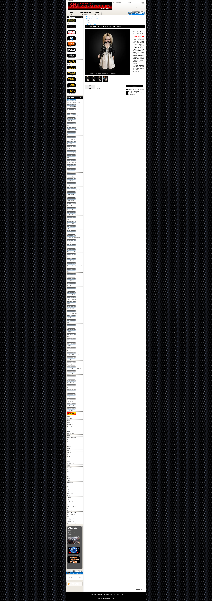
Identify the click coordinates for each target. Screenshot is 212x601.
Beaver (68, 420)
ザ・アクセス (70, 501)
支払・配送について (85, 13)
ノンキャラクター (71, 93)
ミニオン (69, 317)
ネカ (68, 52)
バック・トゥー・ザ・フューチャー (74, 266)
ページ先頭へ (139, 589)
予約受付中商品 (70, 519)
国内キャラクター (71, 87)
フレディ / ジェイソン (72, 299)
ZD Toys (69, 497)
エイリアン (69, 143)
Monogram (69, 467)
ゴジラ (68, 171)
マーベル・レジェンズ (72, 313)
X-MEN (69, 331)
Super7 (68, 480)
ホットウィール (70, 308)
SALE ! (68, 416)
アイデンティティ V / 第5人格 (73, 116)
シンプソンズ (70, 180)
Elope (68, 435)
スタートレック (70, 205)
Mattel (68, 461)
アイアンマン (70, 111)
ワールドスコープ (71, 514)
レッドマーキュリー (71, 512)
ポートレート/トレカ (72, 382)
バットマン (69, 271)
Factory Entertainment (71, 437)
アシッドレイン (70, 120)
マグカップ (69, 391)
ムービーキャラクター (72, 64)
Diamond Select (70, 426)
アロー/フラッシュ (71, 125)
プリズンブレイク (71, 294)
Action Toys (69, 418)
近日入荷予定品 (70, 521)
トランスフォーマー (71, 29)
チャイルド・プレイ (71, 251)
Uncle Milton (70, 493)
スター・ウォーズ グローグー (73, 190)
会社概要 (69, 530)
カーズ (68, 148)
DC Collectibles (70, 424)
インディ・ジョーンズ (72, 129)
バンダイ (69, 508)
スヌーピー (69, 219)
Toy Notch (69, 489)
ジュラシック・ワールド (72, 176)
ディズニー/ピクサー (72, 58)
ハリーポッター (70, 280)
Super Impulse (70, 482)
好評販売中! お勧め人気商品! (73, 102)
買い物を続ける (131, 94)
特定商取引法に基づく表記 (103, 594)
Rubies (68, 478)
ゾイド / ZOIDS (70, 233)
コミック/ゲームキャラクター (73, 76)
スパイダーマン (70, 223)
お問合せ (97, 13)
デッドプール (70, 256)
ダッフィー (69, 246)
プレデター (69, 303)
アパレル (69, 345)
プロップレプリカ (71, 378)
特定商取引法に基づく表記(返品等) (136, 89)
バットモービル (70, 276)
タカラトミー (70, 504)
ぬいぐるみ (69, 364)
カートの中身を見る (74, 572)
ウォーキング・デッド (72, 139)
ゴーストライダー (71, 166)
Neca (68, 469)
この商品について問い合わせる (135, 93)
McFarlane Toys (70, 463)
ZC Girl (68, 336)
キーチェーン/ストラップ (73, 354)
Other (68, 516)
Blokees (68, 422)
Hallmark (69, 446)
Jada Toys (69, 452)
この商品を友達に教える (133, 91)
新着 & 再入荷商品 (71, 523)
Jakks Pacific (69, 454)
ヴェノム (69, 134)
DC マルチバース (71, 327)
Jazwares (69, 459)
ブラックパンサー (71, 290)
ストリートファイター (72, 209)
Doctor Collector (70, 433)
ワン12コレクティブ (71, 410)
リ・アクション (70, 405)
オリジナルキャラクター (72, 81)
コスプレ (69, 359)
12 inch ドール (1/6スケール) (73, 340)
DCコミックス (70, 40)
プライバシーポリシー (115, 594)
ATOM (77, 584)
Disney (68, 431)
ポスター (69, 387)
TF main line (69, 484)
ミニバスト (69, 396)
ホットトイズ (70, 510)
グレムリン (69, 157)
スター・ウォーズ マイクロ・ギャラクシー (74, 195)
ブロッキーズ (70, 46)
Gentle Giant (69, 444)
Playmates (69, 474)
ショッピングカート (136, 13)
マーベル (69, 35)
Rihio (68, 476)
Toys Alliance (70, 491)
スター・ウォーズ (71, 23)
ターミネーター (70, 242)
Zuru (68, 499)
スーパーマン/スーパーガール (73, 185)
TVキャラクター (71, 70)
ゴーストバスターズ (71, 162)
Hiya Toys (69, 450)
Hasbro (68, 448)
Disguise (69, 429)
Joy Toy (68, 456)
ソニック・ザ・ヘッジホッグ (73, 237)
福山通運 (69, 564)
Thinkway (69, 486)
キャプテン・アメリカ (72, 152)
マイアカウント (141, 6)
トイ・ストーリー (71, 260)
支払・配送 (93, 594)
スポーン (69, 228)
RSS (73, 584)
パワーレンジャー (71, 285)
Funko (68, 441)
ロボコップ (69, 322)
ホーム (72, 13)
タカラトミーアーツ (71, 506)
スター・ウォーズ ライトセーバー (74, 200)
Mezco (68, 465)
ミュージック (70, 401)
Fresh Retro (69, 439)
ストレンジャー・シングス (73, 214)
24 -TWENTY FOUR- (71, 106)
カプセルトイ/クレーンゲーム (73, 350)
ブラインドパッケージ (72, 373)
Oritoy (68, 471)
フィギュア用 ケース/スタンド (74, 368)
